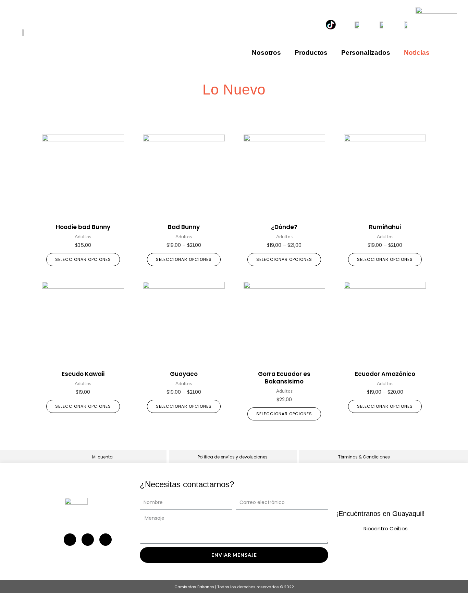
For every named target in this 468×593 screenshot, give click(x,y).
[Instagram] (70, 539)
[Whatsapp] (88, 539)
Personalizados (365, 52)
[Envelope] (105, 539)
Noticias (417, 52)
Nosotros (266, 52)
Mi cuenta (102, 457)
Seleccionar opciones (83, 259)
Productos (311, 52)
